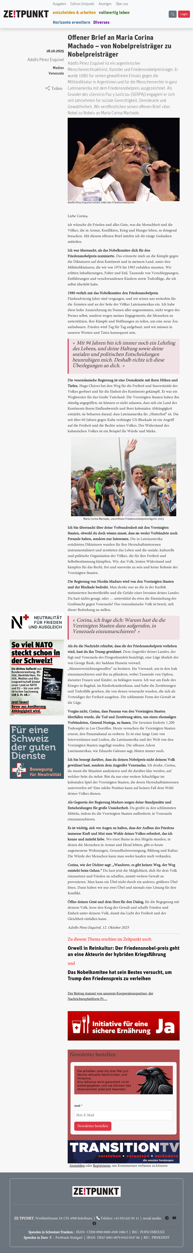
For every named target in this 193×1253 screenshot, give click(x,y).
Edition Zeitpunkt (82, 4)
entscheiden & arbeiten (74, 12)
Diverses (101, 22)
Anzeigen (105, 4)
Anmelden (77, 1166)
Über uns (122, 4)
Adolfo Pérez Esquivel (46, 60)
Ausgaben (59, 4)
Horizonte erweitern (71, 22)
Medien (58, 68)
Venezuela (56, 73)
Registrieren (101, 1166)
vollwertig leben (114, 12)
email (77, 1106)
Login (184, 14)
